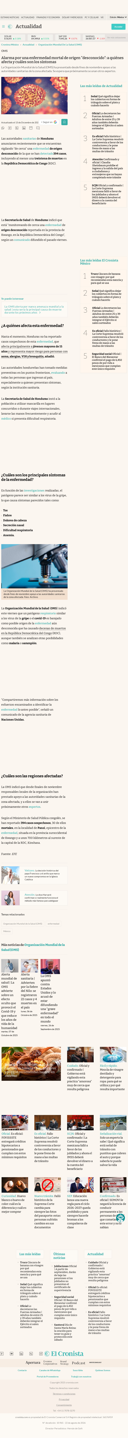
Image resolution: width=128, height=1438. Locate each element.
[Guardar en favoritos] (64, 122)
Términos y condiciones (64, 1394)
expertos (34, 807)
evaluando (58, 372)
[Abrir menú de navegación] (3, 26)
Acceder (118, 26)
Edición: (117, 17)
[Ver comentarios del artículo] (37, 128)
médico (6, 418)
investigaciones (34, 490)
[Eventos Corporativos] (50, 1363)
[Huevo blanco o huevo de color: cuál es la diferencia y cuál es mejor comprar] (15, 1185)
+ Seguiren (50, 123)
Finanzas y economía (48, 17)
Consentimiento (64, 1405)
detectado (46, 153)
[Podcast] (78, 1363)
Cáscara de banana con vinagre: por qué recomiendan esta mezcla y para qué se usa (107, 278)
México (6, 931)
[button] (120, 1218)
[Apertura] (33, 1363)
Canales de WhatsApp (49, 1370)
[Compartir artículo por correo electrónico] (30, 128)
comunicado (22, 240)
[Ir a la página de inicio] (10, 26)
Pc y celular (91, 17)
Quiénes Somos (102, 1370)
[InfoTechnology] (95, 1363)
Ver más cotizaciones (116, 37)
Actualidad (27, 17)
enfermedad (41, 148)
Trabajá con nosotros (81, 1376)
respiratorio (48, 613)
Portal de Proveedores (48, 1376)
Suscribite (78, 1370)
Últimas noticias (10, 17)
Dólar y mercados (72, 17)
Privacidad (64, 1399)
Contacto (22, 1370)
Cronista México (10, 44)
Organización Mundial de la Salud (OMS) (60, 44)
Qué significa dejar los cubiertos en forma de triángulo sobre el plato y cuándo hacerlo (106, 101)
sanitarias (29, 138)
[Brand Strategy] (64, 1363)
